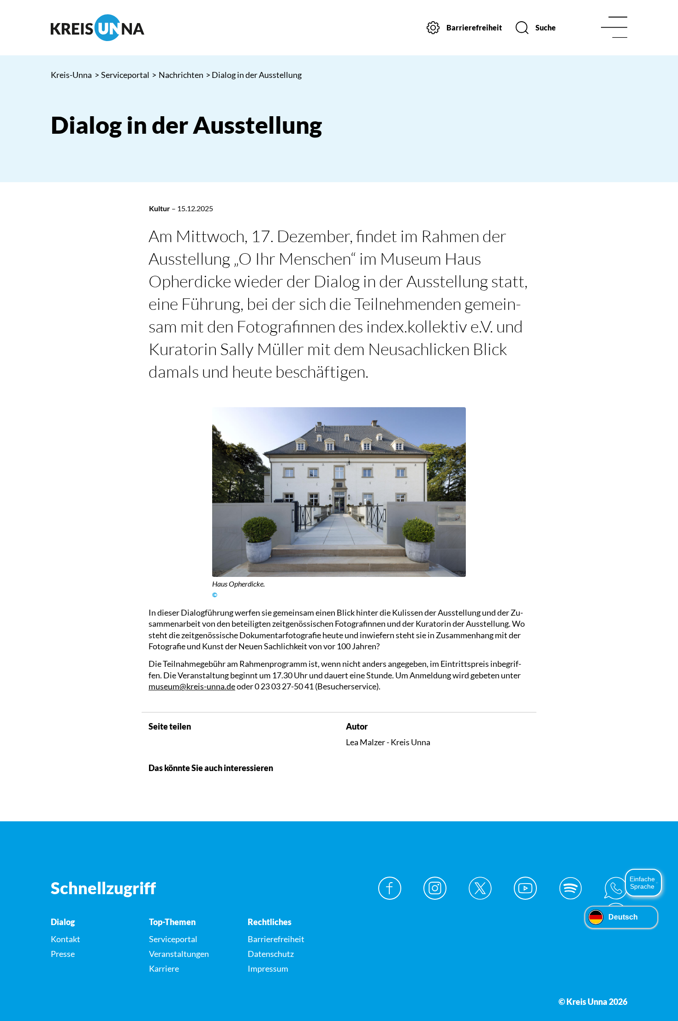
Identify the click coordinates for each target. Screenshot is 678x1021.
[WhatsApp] (615, 888)
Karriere (164, 968)
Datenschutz (271, 954)
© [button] (214, 595)
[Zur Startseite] (117, 27)
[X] (480, 888)
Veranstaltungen (179, 954)
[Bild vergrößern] (339, 492)
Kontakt (65, 939)
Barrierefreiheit (276, 939)
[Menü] (614, 28)
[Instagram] (434, 888)
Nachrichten (177, 75)
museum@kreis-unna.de (192, 686)
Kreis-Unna (71, 75)
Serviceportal (122, 75)
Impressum (268, 968)
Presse (63, 954)
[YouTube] (525, 888)
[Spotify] (570, 888)
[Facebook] (389, 888)
